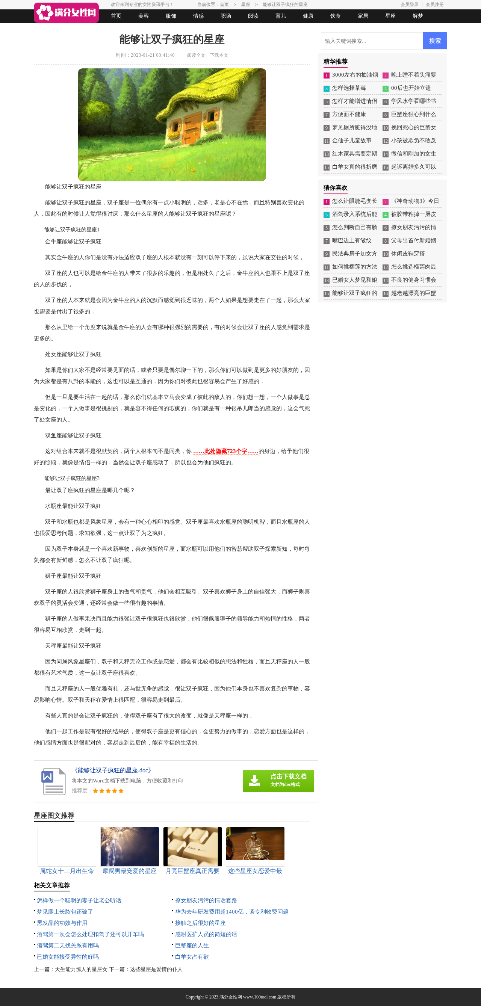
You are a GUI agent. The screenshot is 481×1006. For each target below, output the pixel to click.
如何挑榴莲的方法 (354, 267)
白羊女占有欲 (192, 957)
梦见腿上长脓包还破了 (65, 912)
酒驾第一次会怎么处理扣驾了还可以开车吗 (90, 934)
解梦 (418, 16)
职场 (226, 16)
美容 (143, 16)
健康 (308, 16)
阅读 (253, 16)
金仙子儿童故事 (352, 140)
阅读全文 (196, 55)
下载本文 (219, 55)
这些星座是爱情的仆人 (156, 969)
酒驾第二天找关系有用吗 (68, 946)
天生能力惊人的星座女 (81, 969)
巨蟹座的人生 (192, 946)
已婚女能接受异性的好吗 (68, 957)
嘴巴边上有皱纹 (352, 240)
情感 (198, 16)
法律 (103, 29)
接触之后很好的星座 (200, 923)
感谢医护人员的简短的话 (206, 934)
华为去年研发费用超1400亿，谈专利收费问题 (232, 912)
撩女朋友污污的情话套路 (206, 900)
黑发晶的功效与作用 (62, 923)
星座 (390, 16)
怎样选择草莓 (349, 88)
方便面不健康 (349, 114)
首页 (116, 16)
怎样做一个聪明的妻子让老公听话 (79, 900)
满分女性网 (230, 997)
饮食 (335, 16)
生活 (48, 29)
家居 (363, 16)
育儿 (280, 16)
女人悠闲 (75, 29)
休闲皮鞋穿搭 (408, 254)
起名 (131, 29)
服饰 (171, 16)
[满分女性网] (66, 13)
